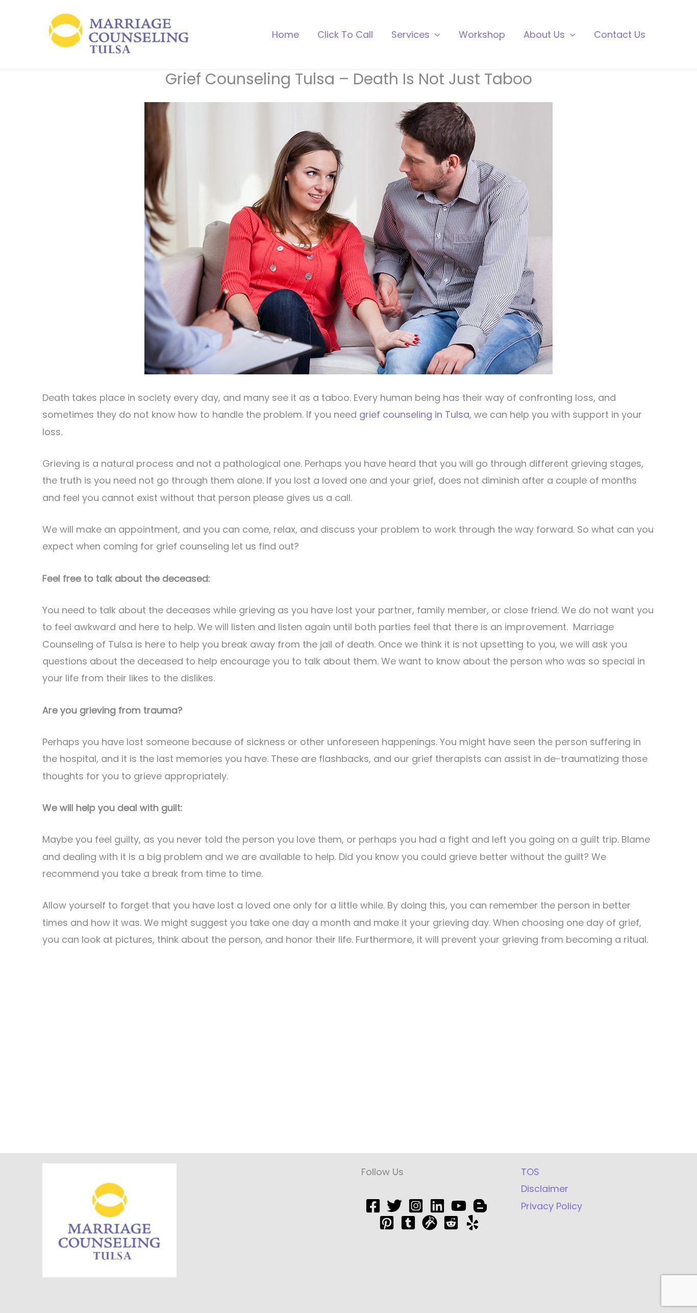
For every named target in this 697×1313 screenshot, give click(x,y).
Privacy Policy (551, 1206)
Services (410, 34)
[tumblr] (408, 1222)
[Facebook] (373, 1205)
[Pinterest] (386, 1222)
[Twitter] (394, 1205)
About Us (544, 34)
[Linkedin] (437, 1205)
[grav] (429, 1222)
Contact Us (619, 34)
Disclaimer (544, 1188)
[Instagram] (416, 1205)
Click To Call (345, 34)
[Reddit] (451, 1222)
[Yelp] (472, 1222)
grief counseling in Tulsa (414, 414)
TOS (530, 1171)
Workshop (482, 34)
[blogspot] (480, 1205)
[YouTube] (458, 1205)
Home (285, 34)
